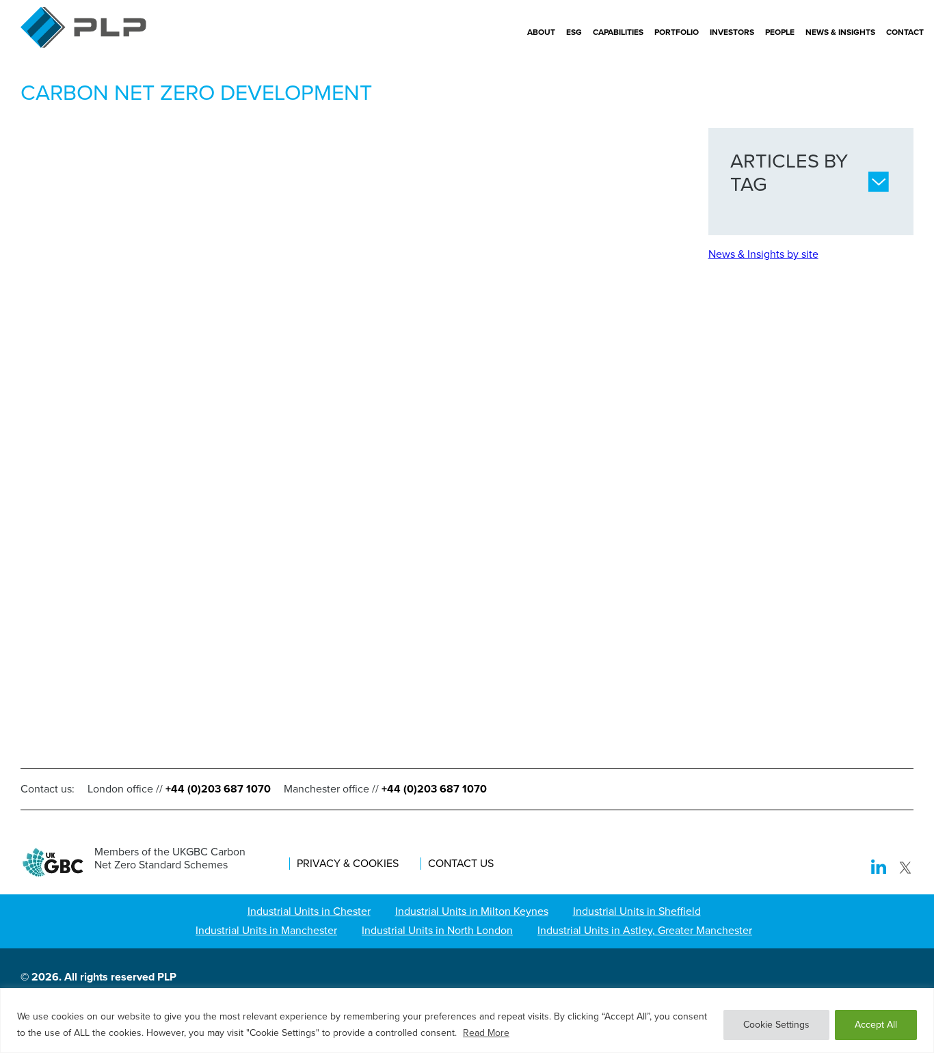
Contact (905, 32)
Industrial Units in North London (437, 930)
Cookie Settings (776, 1024)
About (541, 32)
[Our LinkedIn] (878, 869)
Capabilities (618, 32)
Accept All (876, 1024)
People (780, 32)
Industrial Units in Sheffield (637, 911)
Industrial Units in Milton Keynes (471, 911)
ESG (574, 32)
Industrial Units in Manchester (266, 930)
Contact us (461, 863)
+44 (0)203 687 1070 (218, 789)
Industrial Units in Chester (309, 911)
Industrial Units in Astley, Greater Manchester (644, 930)
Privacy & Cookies (348, 863)
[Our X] (905, 869)
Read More (486, 1033)
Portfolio (676, 32)
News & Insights (840, 32)
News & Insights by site (763, 254)
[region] (467, 1020)
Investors (732, 32)
